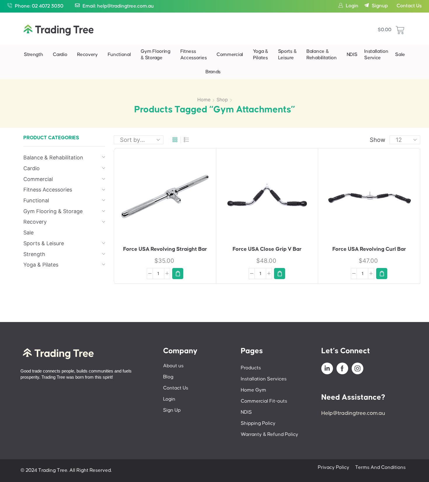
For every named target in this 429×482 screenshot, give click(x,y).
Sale (400, 54)
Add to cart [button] (159, 199)
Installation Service (376, 54)
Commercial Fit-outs (264, 401)
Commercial (230, 54)
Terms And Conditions (380, 467)
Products (251, 368)
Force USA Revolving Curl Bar (369, 249)
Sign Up (172, 410)
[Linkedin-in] (327, 368)
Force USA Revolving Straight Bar (165, 249)
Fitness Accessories (193, 54)
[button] (177, 273)
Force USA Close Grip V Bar (267, 249)
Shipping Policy (258, 423)
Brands (213, 71)
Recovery (87, 54)
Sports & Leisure (287, 54)
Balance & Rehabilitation (321, 54)
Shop (222, 99)
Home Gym (253, 390)
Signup (380, 6)
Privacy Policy (333, 467)
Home (203, 99)
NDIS (352, 54)
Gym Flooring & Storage (155, 54)
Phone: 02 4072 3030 (39, 6)
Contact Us (409, 6)
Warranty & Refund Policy (269, 434)
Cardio (60, 54)
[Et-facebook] (342, 368)
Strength (33, 54)
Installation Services (264, 379)
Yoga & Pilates (260, 54)
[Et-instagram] (357, 368)
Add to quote (174, 199)
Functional (119, 54)
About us (173, 365)
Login (352, 6)
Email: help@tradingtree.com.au (118, 6)
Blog (168, 377)
